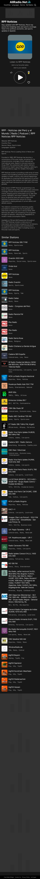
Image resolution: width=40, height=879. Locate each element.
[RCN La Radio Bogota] (4, 503)
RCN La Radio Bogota (17, 501)
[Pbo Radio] (4, 324)
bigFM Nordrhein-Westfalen (20, 671)
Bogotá (19, 590)
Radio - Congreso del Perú (19, 306)
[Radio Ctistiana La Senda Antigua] (4, 348)
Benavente (22, 445)
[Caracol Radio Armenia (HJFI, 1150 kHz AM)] (4, 621)
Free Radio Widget (9, 877)
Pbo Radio (13, 322)
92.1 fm (15, 605)
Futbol (19, 549)
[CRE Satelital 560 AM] (4, 641)
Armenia (11, 625)
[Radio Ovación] (4, 284)
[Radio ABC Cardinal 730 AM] (4, 418)
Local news (29, 512)
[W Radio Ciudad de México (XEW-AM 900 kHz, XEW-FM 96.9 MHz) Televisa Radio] (4, 364)
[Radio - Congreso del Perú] (4, 308)
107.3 (10, 487)
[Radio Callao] (4, 300)
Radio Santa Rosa (16, 338)
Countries (7, 5)
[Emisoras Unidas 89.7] (4, 402)
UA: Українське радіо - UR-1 (20, 538)
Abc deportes (24, 605)
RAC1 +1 (12, 509)
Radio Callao (14, 298)
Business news (26, 525)
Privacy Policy (26, 877)
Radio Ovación (14, 282)
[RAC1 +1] (4, 511)
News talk (17, 253)
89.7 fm (15, 403)
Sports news (16, 145)
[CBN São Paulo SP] (4, 410)
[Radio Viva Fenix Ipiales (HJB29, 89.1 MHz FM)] (4, 434)
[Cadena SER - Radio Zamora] (4, 444)
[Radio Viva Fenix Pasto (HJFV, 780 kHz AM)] (4, 471)
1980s (17, 395)
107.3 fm (17, 487)
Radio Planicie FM (16, 314)
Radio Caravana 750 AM (18, 546)
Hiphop (11, 658)
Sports (25, 253)
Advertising (13, 445)
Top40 (17, 658)
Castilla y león (32, 445)
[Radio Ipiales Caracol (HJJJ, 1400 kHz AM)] (4, 555)
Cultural (11, 512)
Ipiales (17, 438)
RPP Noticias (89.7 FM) (18, 242)
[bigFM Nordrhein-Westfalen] (4, 673)
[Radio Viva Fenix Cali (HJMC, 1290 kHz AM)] (4, 493)
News (9, 145)
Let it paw (33, 877)
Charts (11, 387)
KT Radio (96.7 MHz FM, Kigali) (21, 424)
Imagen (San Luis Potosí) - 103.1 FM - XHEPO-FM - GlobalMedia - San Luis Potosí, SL (23, 519)
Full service (31, 427)
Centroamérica (25, 403)
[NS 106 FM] (4, 565)
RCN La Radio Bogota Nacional (21, 376)
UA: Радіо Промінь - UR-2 (19, 530)
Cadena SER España (17, 354)
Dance (11, 566)
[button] (20, 77)
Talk (22, 293)
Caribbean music (29, 590)
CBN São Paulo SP (16, 408)
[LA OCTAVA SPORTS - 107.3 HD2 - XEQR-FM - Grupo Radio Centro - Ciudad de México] (4, 481)
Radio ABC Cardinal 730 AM (20, 416)
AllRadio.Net (18, 2)
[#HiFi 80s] (4, 394)
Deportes (12, 261)
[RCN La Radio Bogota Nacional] (4, 378)
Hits (14, 666)
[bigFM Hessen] (4, 689)
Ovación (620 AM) (16, 258)
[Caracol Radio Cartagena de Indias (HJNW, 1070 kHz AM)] (4, 611)
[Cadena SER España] (4, 356)
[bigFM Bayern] (4, 657)
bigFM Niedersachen (17, 679)
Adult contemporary (15, 370)
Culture (11, 438)
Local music (29, 475)
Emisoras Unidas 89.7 (17, 400)
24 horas (23, 395)
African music (13, 427)
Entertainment (20, 387)
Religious (17, 341)
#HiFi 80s (12, 392)
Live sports (27, 370)
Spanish (12, 147)
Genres (22, 5)
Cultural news (13, 357)
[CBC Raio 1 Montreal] (4, 452)
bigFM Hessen (14, 687)
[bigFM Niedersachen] (4, 681)
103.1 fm (16, 525)
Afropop (22, 427)
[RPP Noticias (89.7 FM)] (4, 244)
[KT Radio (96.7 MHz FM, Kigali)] (4, 426)
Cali (10, 497)
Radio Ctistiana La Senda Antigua (22, 346)
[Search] (35, 5)
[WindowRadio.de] (4, 649)
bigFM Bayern (14, 655)
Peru (9, 143)
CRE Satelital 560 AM (17, 639)
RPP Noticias (14, 250)
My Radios (29, 5)
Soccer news (21, 261)
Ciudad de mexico (27, 487)
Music (11, 301)
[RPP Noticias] (4, 252)
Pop (22, 658)
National (29, 387)
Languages (15, 5)
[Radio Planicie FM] (4, 316)
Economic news (25, 411)
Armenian (12, 590)
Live (21, 357)
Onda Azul (13, 266)
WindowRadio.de (15, 647)
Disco (17, 566)
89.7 (10, 403)
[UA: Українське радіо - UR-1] (4, 539)
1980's (11, 395)
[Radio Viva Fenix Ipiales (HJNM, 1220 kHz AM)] (4, 461)
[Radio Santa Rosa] (4, 340)
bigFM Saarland (15, 663)
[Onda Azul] (4, 268)
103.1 (10, 525)
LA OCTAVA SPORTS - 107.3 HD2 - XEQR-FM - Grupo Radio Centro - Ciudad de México (23, 481)
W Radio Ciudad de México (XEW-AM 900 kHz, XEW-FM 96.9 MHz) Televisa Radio (22, 364)
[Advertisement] (20, 13)
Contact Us (18, 877)
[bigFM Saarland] (4, 665)
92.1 (10, 605)
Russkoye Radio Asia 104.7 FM (21, 384)
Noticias (25, 379)
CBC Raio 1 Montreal (17, 450)
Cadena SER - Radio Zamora (20, 442)
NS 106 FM (13, 563)
